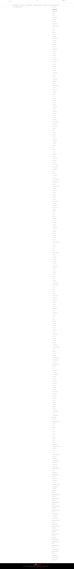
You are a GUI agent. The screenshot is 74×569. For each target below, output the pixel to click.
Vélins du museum (55, 359)
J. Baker (53, 212)
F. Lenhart (54, 66)
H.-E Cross (54, 173)
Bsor (53, 130)
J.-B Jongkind (54, 169)
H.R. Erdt (54, 338)
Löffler (53, 450)
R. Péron (53, 332)
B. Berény (54, 61)
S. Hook (53, 46)
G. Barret (54, 254)
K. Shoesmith (54, 49)
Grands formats (54, 11)
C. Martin (54, 156)
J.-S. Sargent (54, 175)
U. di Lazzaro (54, 139)
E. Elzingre (54, 257)
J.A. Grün (54, 404)
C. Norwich (54, 398)
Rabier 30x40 (54, 444)
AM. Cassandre (55, 38)
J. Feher (53, 291)
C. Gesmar (54, 389)
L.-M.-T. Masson (55, 164)
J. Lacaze (54, 94)
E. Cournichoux (55, 295)
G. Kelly (53, 216)
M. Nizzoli (54, 57)
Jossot (53, 470)
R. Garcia (54, 293)
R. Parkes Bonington (56, 179)
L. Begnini (54, 55)
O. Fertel (53, 340)
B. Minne (54, 229)
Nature (53, 433)
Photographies (54, 472)
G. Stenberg (54, 111)
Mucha (53, 435)
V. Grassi (54, 87)
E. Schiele (54, 192)
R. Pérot (53, 115)
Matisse (53, 452)
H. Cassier (54, 51)
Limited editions (55, 524)
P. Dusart (54, 177)
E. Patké (53, 76)
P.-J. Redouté (54, 362)
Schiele (53, 440)
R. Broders (54, 40)
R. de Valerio (54, 119)
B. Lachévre (54, 53)
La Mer (53, 15)
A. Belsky (54, 102)
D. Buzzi (53, 413)
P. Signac (54, 233)
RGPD (43, 567)
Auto (53, 28)
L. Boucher (54, 134)
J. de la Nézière (55, 334)
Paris (53, 429)
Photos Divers (54, 478)
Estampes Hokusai (55, 557)
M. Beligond (54, 393)
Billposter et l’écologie (33, 567)
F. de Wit (53, 327)
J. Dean (53, 214)
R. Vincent (54, 70)
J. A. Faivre (54, 263)
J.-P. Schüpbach (55, 374)
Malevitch (54, 438)
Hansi (53, 319)
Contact (49, 566)
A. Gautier (54, 376)
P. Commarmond (55, 282)
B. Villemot (54, 44)
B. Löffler (54, 353)
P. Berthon (54, 304)
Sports (53, 34)
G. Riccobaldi (54, 79)
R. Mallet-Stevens (55, 85)
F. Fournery (54, 143)
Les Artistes (54, 36)
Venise (53, 431)
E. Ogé (53, 248)
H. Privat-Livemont (55, 347)
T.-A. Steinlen (54, 158)
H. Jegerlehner (55, 391)
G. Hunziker (54, 124)
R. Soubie (54, 188)
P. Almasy (54, 224)
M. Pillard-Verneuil (55, 186)
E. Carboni (54, 378)
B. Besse (53, 83)
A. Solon (53, 136)
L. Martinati (54, 396)
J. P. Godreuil (54, 370)
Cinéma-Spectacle (55, 25)
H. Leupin (54, 342)
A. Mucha (54, 145)
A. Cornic (54, 349)
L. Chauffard (54, 272)
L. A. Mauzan (54, 72)
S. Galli (53, 289)
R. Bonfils (54, 231)
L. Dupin (53, 306)
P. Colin (53, 109)
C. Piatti (53, 408)
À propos (38, 567)
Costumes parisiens (55, 454)
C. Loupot (54, 74)
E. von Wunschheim (55, 242)
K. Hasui (53, 149)
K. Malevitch (54, 190)
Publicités (54, 19)
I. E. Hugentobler (55, 415)
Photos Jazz (54, 482)
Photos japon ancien (56, 484)
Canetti (53, 278)
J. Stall (53, 96)
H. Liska (53, 239)
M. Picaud (54, 104)
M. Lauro (54, 276)
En (10, 1)
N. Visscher (54, 325)
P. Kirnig (54, 302)
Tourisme (54, 21)
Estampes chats (54, 559)
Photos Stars (54, 480)
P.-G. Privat (54, 372)
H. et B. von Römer (55, 121)
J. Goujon (54, 314)
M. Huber (54, 406)
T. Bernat (54, 117)
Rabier (53, 442)
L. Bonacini (54, 154)
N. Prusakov (54, 383)
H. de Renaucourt (55, 284)
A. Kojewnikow (55, 126)
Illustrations (54, 417)
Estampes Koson (55, 555)
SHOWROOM (16, 5)
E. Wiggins (54, 209)
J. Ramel (53, 128)
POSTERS (22, 5)
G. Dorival (54, 199)
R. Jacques (54, 203)
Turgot (53, 171)
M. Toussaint (54, 308)
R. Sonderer (54, 267)
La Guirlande (54, 464)
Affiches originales (55, 549)
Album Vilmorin (55, 182)
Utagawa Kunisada (55, 513)
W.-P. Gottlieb (54, 207)
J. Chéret (53, 336)
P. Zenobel (54, 98)
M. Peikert (54, 259)
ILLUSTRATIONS (28, 5)
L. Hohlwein (54, 81)
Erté (53, 317)
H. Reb (53, 250)
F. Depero (54, 237)
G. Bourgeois (54, 106)
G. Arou (53, 274)
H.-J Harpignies (55, 167)
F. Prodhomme (55, 344)
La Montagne (54, 17)
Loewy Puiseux (55, 201)
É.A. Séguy (54, 184)
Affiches (53, 13)
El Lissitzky (54, 402)
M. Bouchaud (54, 312)
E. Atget (53, 244)
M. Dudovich (54, 89)
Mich (53, 147)
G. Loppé (54, 246)
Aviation (53, 32)
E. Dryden (54, 64)
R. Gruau (54, 100)
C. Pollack (54, 280)
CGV (41, 567)
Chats (53, 425)
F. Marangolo (54, 59)
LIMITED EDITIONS (37, 5)
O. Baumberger (55, 411)
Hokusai (53, 351)
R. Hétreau (54, 321)
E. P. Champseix (54, 516)
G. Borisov (54, 385)
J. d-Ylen (53, 68)
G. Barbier (54, 197)
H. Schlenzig (54, 299)
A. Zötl (53, 368)
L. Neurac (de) (54, 265)
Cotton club (54, 205)
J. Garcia (53, 132)
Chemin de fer (54, 23)
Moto (53, 30)
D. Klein (53, 287)
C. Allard (54, 323)
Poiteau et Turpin (55, 252)
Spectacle (54, 419)
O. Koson (54, 151)
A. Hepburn (54, 218)
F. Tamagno (54, 261)
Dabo (53, 310)
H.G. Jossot (54, 387)
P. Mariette (54, 329)
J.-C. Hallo (54, 91)
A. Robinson (54, 160)
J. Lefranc (54, 235)
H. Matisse (54, 355)
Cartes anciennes (55, 518)
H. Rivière (54, 162)
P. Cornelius (54, 222)
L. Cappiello (54, 42)
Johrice (53, 400)
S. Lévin (53, 220)
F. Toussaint (54, 297)
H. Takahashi (54, 227)
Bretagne (54, 427)
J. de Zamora (54, 381)
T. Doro (53, 269)
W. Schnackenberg (55, 357)
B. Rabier (54, 194)
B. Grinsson (54, 113)
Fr (9, 1)
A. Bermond (54, 141)
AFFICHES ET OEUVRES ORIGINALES (51, 5)
